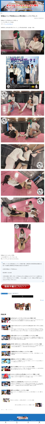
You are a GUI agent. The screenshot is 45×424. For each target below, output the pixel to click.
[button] (42, 250)
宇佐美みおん (16, 293)
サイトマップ (33, 420)
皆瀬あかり (10, 293)
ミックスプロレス (9, 24)
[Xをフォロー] (22, 296)
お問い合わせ (11, 420)
